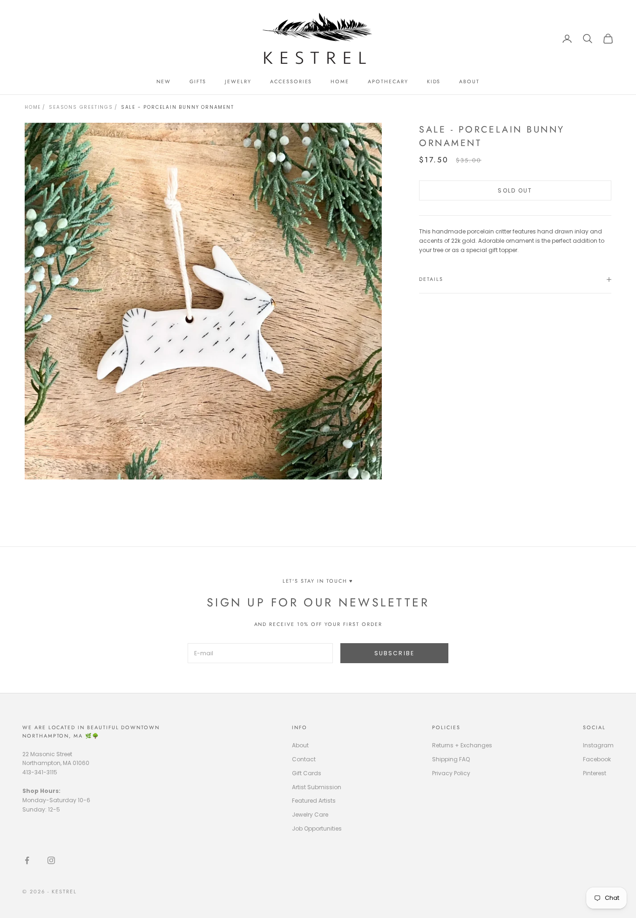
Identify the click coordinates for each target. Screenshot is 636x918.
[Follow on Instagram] (51, 860)
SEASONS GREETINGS (81, 107)
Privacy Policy (451, 773)
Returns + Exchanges (462, 745)
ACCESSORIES (291, 81)
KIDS (434, 81)
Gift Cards (306, 773)
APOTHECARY (388, 81)
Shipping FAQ (451, 759)
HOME (340, 81)
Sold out (515, 190)
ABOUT (469, 81)
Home (33, 107)
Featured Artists (314, 801)
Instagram (598, 745)
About (300, 745)
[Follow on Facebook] (27, 860)
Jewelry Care (310, 814)
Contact (304, 759)
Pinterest (594, 773)
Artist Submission (316, 787)
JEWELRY (238, 81)
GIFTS (198, 81)
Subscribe (394, 653)
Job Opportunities (317, 828)
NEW (163, 81)
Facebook (597, 759)
